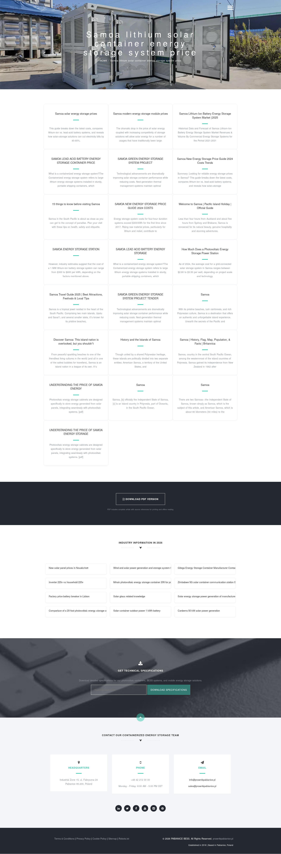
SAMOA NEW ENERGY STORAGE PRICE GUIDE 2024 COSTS (140, 206)
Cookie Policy (99, 838)
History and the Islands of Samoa (140, 339)
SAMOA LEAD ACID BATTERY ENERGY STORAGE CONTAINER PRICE (76, 161)
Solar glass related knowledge (129, 596)
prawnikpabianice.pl (223, 838)
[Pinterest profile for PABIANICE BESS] (162, 808)
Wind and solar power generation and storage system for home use (142, 567)
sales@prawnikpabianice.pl (202, 786)
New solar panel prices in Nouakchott (68, 567)
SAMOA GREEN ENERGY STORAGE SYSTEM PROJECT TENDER (140, 296)
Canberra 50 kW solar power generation (199, 610)
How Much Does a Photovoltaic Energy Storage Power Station (205, 251)
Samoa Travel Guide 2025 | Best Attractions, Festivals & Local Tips (76, 296)
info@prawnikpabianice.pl (202, 779)
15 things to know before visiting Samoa (76, 204)
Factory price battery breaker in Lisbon (69, 596)
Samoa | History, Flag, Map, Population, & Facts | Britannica (205, 341)
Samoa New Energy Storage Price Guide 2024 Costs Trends (205, 161)
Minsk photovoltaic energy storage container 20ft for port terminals (142, 582)
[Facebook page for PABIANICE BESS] (136, 808)
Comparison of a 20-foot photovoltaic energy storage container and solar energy (78, 610)
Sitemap (112, 838)
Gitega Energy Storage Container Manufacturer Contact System (207, 567)
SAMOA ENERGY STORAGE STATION (76, 249)
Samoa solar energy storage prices (76, 113)
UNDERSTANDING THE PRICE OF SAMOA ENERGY (76, 387)
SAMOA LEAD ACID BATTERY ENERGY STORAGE (140, 251)
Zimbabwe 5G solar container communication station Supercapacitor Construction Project (207, 582)
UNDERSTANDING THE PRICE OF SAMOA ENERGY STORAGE (76, 432)
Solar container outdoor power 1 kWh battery (137, 610)
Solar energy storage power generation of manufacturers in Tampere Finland (207, 596)
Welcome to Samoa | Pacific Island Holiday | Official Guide (205, 206)
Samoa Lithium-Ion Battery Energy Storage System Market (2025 (205, 115)
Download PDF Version (141, 499)
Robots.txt (124, 838)
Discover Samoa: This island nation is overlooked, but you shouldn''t (76, 341)
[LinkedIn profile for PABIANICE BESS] (118, 808)
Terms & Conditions (64, 838)
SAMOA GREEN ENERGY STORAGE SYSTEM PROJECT (140, 161)
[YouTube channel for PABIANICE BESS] (145, 808)
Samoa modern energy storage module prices (140, 113)
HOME (103, 60)
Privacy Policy (83, 838)
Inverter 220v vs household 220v (66, 582)
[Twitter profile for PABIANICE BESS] (127, 808)
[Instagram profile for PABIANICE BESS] (153, 808)
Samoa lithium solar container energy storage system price (145, 60)
